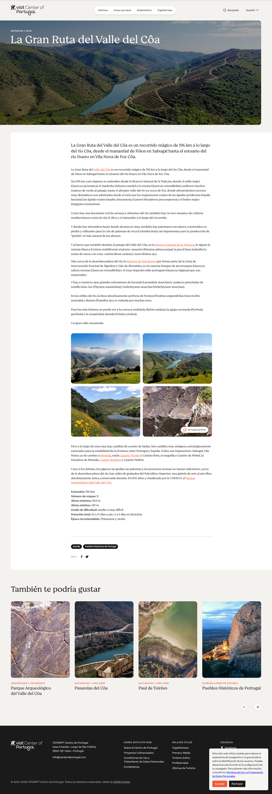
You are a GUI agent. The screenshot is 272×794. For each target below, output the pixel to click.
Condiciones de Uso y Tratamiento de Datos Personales (144, 759)
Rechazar (237, 784)
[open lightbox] (105, 358)
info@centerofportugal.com (69, 757)
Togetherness (180, 748)
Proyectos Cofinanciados (139, 753)
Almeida (105, 455)
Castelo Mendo (130, 455)
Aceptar (220, 784)
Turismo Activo (181, 758)
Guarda (76, 546)
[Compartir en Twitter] (87, 557)
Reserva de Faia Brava (141, 261)
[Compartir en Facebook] (81, 556)
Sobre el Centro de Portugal (140, 748)
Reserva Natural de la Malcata (175, 245)
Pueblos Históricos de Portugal (100, 546)
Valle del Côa (101, 170)
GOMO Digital (121, 782)
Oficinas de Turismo (184, 768)
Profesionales (180, 763)
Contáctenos (131, 767)
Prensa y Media (181, 753)
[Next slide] (257, 707)
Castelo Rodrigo (110, 460)
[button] (252, 10)
